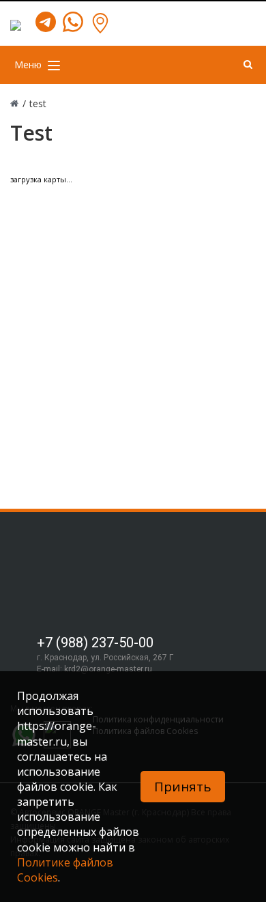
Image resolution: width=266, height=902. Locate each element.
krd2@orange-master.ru (108, 669)
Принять (182, 786)
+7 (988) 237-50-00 (95, 642)
